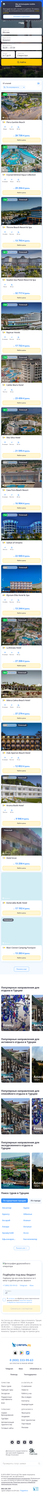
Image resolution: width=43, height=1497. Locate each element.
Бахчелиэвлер (30, 1239)
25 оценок (12, 778)
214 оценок (12, 357)
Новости (25, 1390)
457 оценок (12, 147)
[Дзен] (30, 1442)
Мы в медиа (26, 1397)
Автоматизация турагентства (7, 1423)
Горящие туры (7, 1390)
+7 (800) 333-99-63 (10, 1285)
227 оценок (12, 252)
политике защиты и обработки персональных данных (19, 1301)
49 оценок (12, 620)
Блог (3, 1403)
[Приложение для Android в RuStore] (27, 1352)
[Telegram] (12, 1442)
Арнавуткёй (8, 1233)
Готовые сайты (7, 1428)
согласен (11, 1298)
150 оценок (12, 515)
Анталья (27, 1226)
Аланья (26, 1220)
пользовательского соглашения (18, 1478)
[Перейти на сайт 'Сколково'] (33, 1453)
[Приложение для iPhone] (15, 1352)
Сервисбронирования (7, 1414)
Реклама (25, 1427)
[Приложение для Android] (21, 1352)
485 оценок (12, 94)
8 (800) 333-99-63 (21, 1360)
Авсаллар (6, 1208)
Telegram (23, 1285)
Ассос (26, 1233)
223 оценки (12, 305)
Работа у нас (27, 1393)
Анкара (5, 1226)
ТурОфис (4, 1419)
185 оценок (12, 462)
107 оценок (12, 567)
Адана (26, 1208)
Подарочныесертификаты (6, 1398)
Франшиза (26, 1413)
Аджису (6, 1214)
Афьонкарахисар (9, 1239)
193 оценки (12, 410)
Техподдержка (30, 1374)
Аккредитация (27, 1404)
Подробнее (24, 1491)
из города (35, 1200)
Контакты (25, 1401)
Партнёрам (26, 1424)
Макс (32, 1285)
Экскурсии (5, 1393)
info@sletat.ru (35, 1369)
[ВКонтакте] (18, 1442)
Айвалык (27, 1214)
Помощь (14, 1374)
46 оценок (12, 673)
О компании (27, 1386)
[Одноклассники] (24, 1442)
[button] (21, 31)
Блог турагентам (28, 1420)
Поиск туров (6, 1386)
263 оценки (12, 200)
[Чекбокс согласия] (4, 1299)
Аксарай (6, 1220)
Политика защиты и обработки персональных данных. (18, 1483)
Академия (26, 1416)
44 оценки (12, 725)
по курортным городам (14, 1200)
